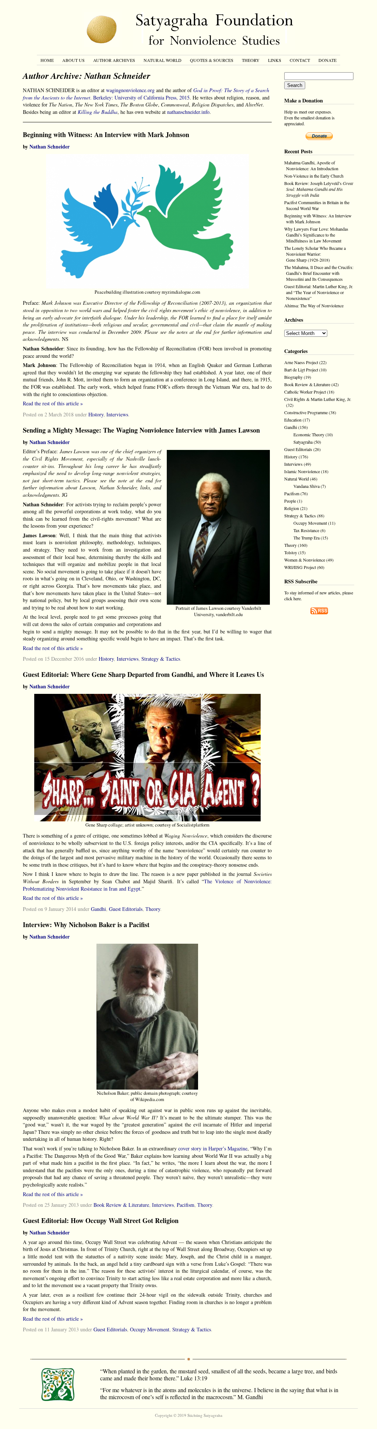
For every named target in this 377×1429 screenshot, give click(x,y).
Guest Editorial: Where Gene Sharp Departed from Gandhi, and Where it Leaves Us (143, 674)
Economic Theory (308, 434)
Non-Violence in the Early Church (313, 176)
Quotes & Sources (211, 60)
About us (73, 60)
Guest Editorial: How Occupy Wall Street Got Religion (101, 1220)
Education (293, 420)
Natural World (163, 60)
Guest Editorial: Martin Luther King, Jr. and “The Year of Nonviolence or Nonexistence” (318, 292)
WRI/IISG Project (300, 567)
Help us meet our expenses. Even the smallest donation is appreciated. (309, 117)
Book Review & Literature (121, 1204)
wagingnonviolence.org (130, 90)
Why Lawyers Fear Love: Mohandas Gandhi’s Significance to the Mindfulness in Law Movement (316, 235)
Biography (293, 377)
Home (47, 60)
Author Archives (114, 60)
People (290, 501)
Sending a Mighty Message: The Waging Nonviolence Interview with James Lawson (141, 430)
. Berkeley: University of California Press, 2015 (146, 94)
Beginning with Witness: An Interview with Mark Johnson (106, 134)
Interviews (117, 414)
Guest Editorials (125, 908)
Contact (300, 60)
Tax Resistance (306, 530)
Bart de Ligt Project (301, 370)
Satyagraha (303, 442)
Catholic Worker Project (305, 392)
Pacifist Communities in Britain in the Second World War (316, 205)
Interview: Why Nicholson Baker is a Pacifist (86, 924)
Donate (327, 60)
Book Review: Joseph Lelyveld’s (318, 189)
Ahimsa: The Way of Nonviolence (313, 305)
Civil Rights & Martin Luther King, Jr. (317, 399)
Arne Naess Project (301, 362)
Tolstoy (290, 552)
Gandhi (98, 908)
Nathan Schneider (49, 146)
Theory (251, 60)
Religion (291, 508)
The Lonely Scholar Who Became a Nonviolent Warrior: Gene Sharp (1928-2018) (315, 254)
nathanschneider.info (188, 111)
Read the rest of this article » (53, 403)
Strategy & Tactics (160, 658)
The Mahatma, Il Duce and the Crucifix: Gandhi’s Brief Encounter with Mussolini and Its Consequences (318, 273)
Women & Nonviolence (304, 560)
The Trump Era (306, 538)
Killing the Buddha (97, 111)
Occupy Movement (149, 1329)
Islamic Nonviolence (302, 471)
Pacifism (185, 1204)
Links (274, 60)
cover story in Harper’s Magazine (212, 1148)
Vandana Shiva (306, 486)
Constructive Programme (306, 412)
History (95, 414)
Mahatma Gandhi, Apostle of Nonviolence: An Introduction (311, 165)
